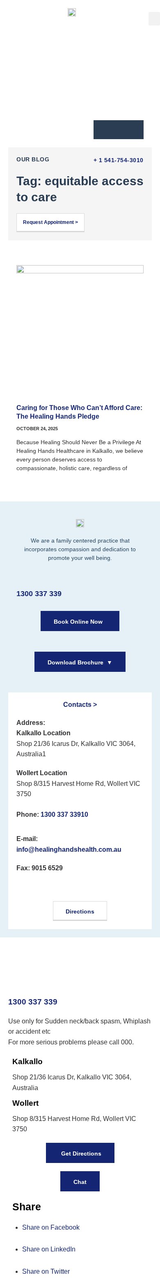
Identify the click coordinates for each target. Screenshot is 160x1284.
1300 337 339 (39, 594)
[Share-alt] (134, 128)
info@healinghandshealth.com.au (68, 849)
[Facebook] (28, 889)
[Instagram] (54, 889)
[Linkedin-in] (80, 889)
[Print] (103, 128)
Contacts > (80, 704)
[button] (154, 19)
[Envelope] (118, 128)
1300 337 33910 (64, 814)
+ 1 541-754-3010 (119, 160)
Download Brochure (80, 662)
